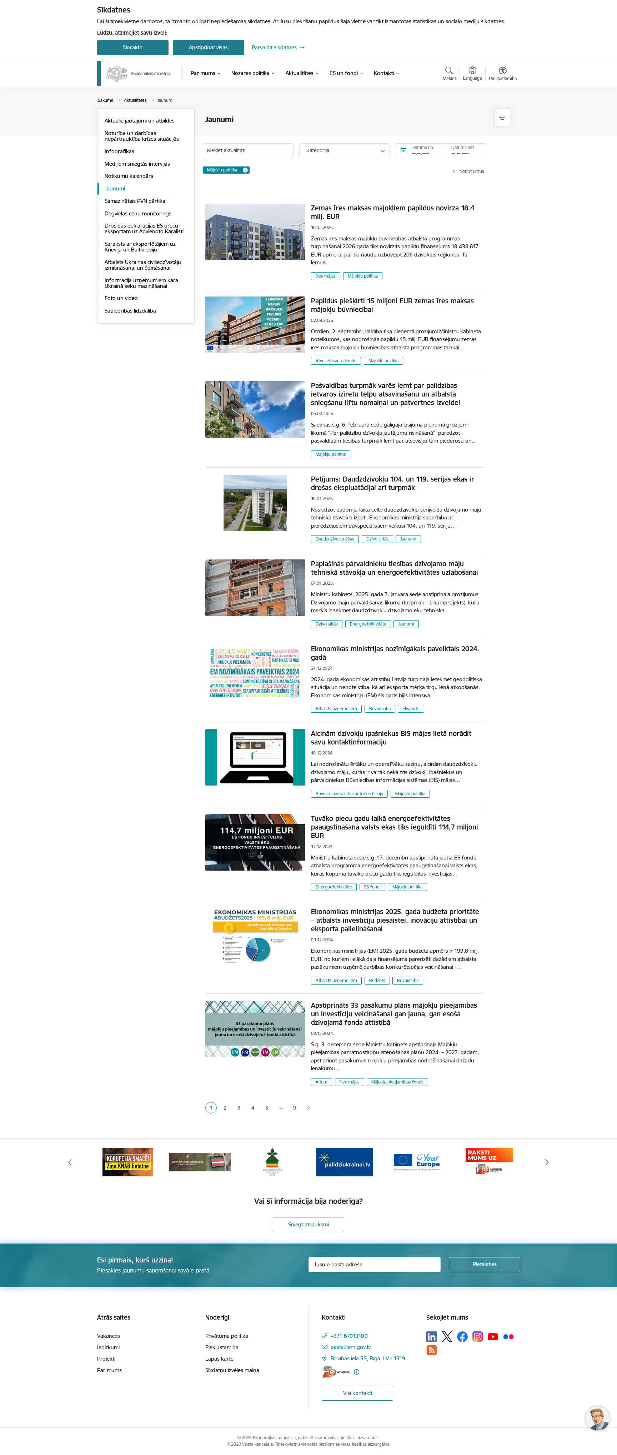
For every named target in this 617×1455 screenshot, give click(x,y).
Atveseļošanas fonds (336, 360)
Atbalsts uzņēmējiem (336, 708)
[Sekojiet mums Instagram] (477, 1336)
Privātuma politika (226, 1335)
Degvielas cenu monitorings (138, 213)
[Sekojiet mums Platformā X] (447, 1336)
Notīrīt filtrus (472, 171)
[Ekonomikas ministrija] (138, 73)
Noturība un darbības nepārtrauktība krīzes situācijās (142, 136)
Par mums (109, 1370)
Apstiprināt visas (208, 47)
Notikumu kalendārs (129, 176)
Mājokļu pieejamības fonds (397, 1082)
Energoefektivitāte (368, 624)
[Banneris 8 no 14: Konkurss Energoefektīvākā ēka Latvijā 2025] (272, 1161)
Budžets (377, 980)
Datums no (422, 147)
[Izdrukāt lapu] (502, 117)
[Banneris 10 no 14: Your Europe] (417, 1161)
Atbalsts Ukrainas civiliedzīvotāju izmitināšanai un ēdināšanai (143, 265)
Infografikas (119, 151)
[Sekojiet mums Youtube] (493, 1336)
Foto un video (121, 298)
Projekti (106, 1358)
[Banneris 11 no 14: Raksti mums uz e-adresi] (489, 1161)
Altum (321, 1082)
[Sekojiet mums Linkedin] (431, 1336)
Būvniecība (380, 708)
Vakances (108, 1335)
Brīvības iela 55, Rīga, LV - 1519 (368, 1358)
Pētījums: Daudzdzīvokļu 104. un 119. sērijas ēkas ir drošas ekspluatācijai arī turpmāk (392, 483)
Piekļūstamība (222, 1347)
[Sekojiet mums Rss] (431, 1350)
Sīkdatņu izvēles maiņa (232, 1370)
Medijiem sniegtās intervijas (137, 163)
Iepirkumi (108, 1347)
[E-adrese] (336, 1372)
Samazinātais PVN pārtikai (135, 201)
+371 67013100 (349, 1335)
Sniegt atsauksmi (308, 1224)
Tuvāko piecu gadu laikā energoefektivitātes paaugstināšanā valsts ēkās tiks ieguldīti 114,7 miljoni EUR (394, 827)
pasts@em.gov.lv (351, 1347)
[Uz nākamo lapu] (308, 1108)
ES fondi (372, 887)
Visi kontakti (357, 1393)
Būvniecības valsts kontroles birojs (349, 793)
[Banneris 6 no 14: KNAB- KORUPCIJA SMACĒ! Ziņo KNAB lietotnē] (127, 1161)
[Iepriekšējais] (70, 1162)
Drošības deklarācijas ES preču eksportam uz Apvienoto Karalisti (144, 228)
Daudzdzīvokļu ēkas (335, 539)
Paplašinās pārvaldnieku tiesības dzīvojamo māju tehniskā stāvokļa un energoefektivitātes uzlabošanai (394, 568)
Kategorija (317, 150)
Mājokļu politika (363, 276)
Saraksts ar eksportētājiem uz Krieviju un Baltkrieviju (140, 246)
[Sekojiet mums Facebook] (462, 1336)
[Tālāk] (547, 1162)
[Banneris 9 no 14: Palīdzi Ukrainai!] (344, 1161)
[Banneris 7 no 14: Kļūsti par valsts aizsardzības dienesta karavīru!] (200, 1161)
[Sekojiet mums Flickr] (508, 1336)
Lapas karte (219, 1358)
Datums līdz (463, 147)
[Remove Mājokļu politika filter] (245, 170)
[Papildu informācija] (356, 1372)
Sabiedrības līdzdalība (130, 310)
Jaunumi (115, 188)
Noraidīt (132, 47)
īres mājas (326, 276)
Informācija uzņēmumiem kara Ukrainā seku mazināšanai (141, 283)
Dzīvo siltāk (377, 539)
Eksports (411, 708)
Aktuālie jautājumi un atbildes (140, 120)
